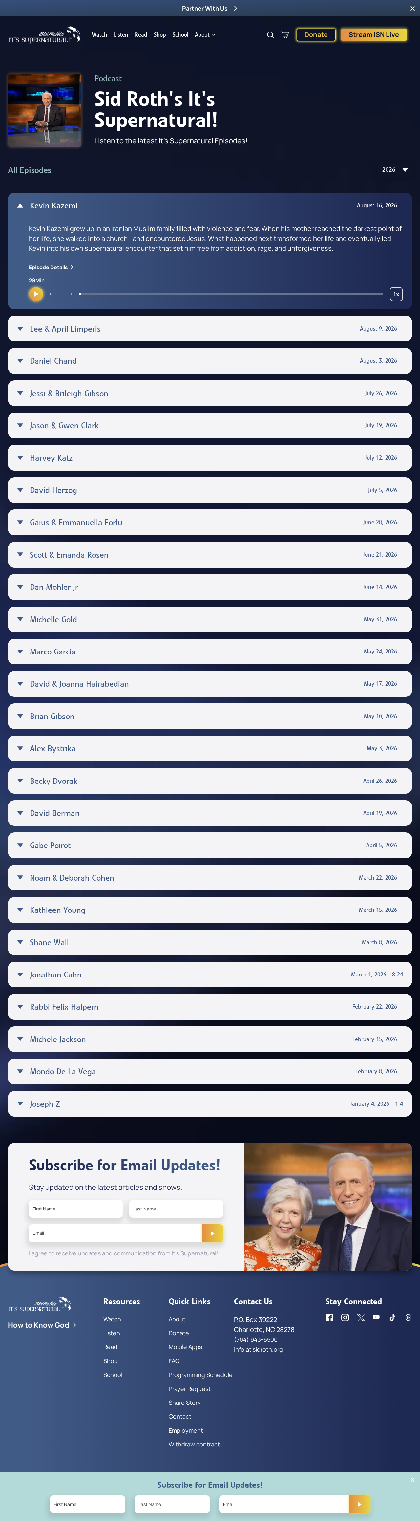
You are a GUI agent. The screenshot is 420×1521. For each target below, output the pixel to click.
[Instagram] (345, 1317)
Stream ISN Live (374, 34)
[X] (361, 1317)
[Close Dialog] (412, 1479)
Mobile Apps (185, 1347)
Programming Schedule (201, 1375)
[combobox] (395, 170)
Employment (186, 1430)
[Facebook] (329, 1317)
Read (141, 34)
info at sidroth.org (258, 1349)
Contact (180, 1416)
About (202, 34)
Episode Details (48, 267)
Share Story (185, 1402)
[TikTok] (392, 1317)
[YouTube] (377, 1317)
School (180, 34)
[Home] (44, 35)
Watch (99, 34)
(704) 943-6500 (256, 1339)
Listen (121, 34)
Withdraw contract (194, 1444)
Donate (316, 34)
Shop (160, 34)
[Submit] (212, 1233)
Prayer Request (190, 1389)
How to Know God (38, 1325)
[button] (412, 8)
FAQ (174, 1361)
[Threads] (408, 1317)
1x (398, 295)
